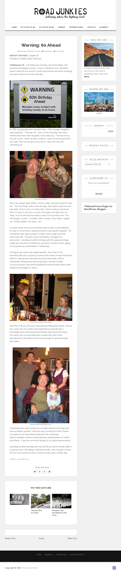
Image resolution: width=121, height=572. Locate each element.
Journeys (49, 555)
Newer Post (10, 538)
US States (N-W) (46, 27)
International (76, 27)
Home (41, 538)
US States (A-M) (27, 27)
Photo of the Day (77, 555)
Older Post (72, 538)
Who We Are (61, 555)
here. (87, 76)
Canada (61, 27)
